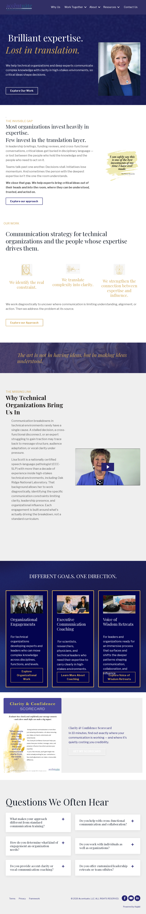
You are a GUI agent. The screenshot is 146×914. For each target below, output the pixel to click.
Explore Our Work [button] (21, 90)
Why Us (55, 7)
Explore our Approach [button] (24, 322)
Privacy (22, 898)
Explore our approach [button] (24, 201)
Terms (12, 898)
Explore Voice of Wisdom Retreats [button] (119, 677)
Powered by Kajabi (131, 906)
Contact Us (130, 7)
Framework (34, 898)
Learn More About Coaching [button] (73, 677)
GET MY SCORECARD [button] (87, 751)
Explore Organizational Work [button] (27, 675)
